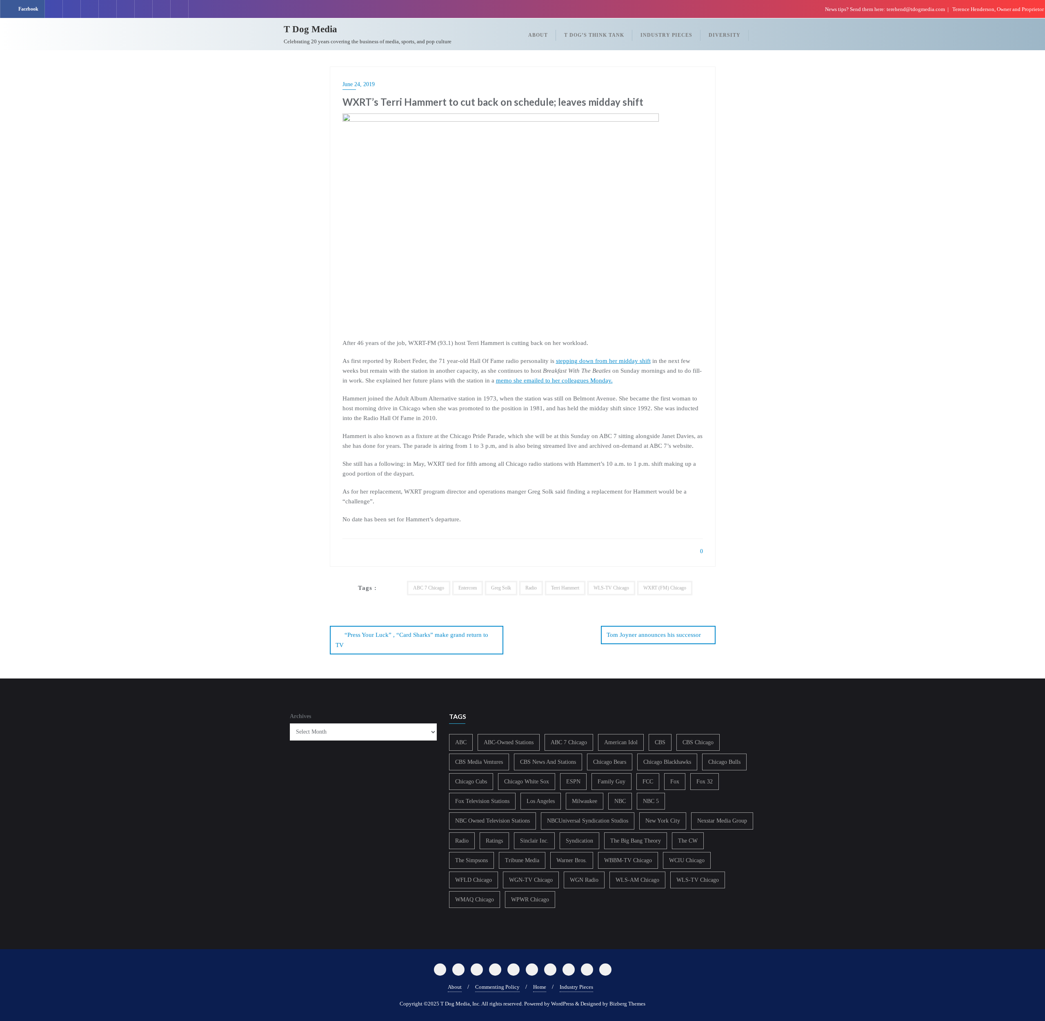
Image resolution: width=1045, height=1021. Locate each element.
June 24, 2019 (358, 84)
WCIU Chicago (687, 860)
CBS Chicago (698, 742)
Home (539, 987)
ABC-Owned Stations (509, 742)
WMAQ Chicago (474, 899)
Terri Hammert (565, 588)
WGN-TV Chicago (531, 880)
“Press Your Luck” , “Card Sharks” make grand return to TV (412, 640)
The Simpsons (471, 860)
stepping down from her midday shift (603, 361)
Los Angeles (541, 801)
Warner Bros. (571, 860)
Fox (674, 782)
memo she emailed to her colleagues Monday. (554, 380)
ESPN (573, 782)
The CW (688, 841)
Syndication (579, 841)
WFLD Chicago (473, 880)
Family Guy (611, 782)
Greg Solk (501, 588)
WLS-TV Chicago (611, 588)
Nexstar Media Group (722, 821)
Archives (300, 716)
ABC (461, 742)
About (455, 987)
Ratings (494, 841)
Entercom (467, 588)
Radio (531, 588)
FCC (648, 782)
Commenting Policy (497, 987)
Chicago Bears (609, 762)
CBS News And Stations (548, 762)
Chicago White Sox (526, 782)
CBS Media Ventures (479, 762)
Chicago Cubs (471, 782)
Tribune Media (522, 860)
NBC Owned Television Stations (492, 821)
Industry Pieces (576, 987)
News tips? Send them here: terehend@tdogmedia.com (885, 9)
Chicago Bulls (724, 762)
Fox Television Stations (482, 801)
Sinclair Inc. (534, 841)
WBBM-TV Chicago (628, 860)
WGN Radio (584, 880)
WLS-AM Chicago (637, 880)
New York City (662, 821)
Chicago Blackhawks (667, 762)
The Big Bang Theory (635, 841)
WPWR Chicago (530, 899)
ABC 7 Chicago (428, 588)
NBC (620, 801)
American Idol (621, 742)
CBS (660, 742)
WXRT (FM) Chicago (664, 588)
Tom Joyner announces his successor (654, 635)
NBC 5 (651, 801)
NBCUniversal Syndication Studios (587, 821)
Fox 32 (704, 782)
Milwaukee (584, 801)
